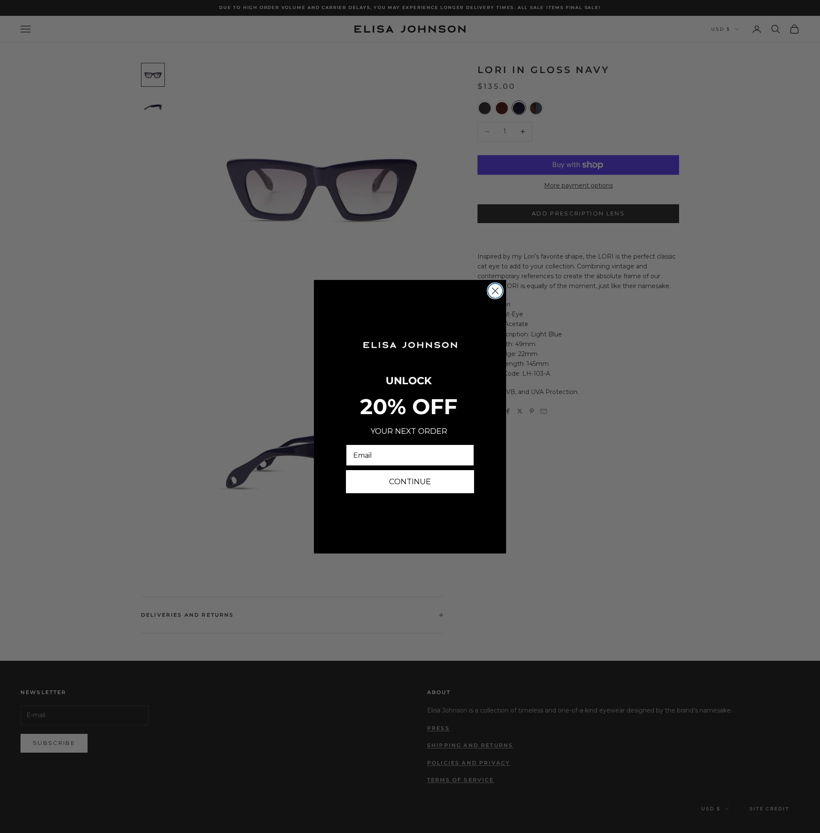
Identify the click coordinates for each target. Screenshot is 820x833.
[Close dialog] (495, 290)
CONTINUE (410, 481)
